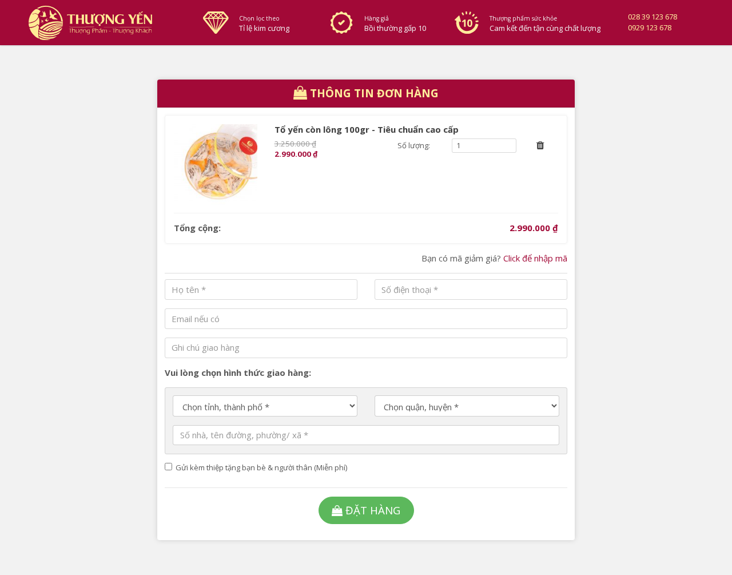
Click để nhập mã (535, 258)
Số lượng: (413, 145)
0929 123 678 (649, 27)
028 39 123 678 (652, 16)
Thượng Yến (107, 23)
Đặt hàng (372, 510)
